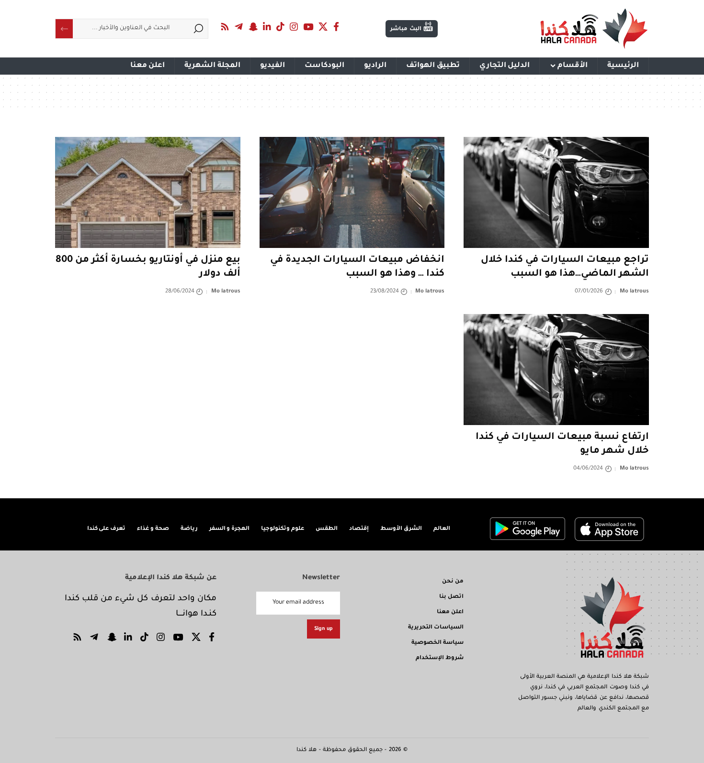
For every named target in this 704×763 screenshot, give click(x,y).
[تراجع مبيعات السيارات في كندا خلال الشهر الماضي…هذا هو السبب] (556, 192)
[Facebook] (336, 26)
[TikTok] (280, 26)
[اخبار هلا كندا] (594, 28)
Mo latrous (634, 292)
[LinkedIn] (267, 26)
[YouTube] (308, 26)
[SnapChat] (253, 26)
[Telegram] (239, 26)
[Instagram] (294, 26)
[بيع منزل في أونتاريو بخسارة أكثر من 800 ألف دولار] (147, 192)
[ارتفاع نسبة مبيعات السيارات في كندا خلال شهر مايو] (556, 369)
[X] (323, 26)
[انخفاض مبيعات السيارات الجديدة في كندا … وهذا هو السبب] (352, 192)
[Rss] (225, 26)
